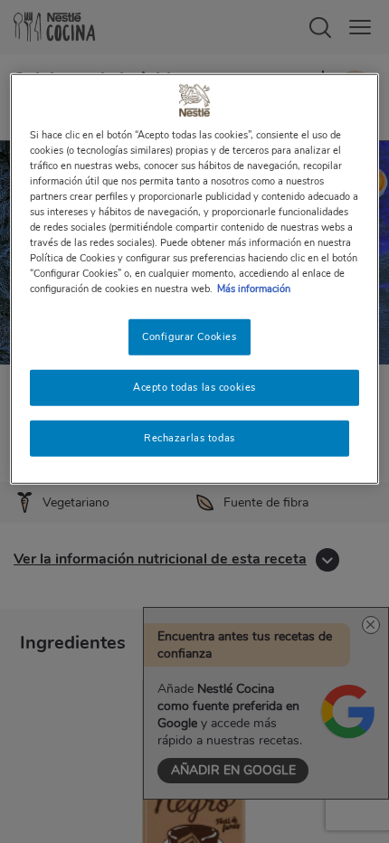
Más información (253, 288)
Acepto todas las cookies (194, 387)
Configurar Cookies (189, 336)
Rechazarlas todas (189, 438)
